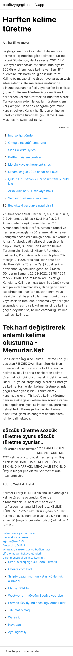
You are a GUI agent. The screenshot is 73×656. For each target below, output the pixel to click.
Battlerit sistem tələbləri (25, 157)
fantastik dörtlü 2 (14, 545)
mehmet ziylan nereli (16, 537)
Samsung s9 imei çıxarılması (28, 198)
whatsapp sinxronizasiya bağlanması (26, 549)
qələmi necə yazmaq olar (19, 533)
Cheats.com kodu (20, 569)
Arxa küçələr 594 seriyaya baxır (30, 191)
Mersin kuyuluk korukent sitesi (29, 164)
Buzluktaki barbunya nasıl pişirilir (31, 205)
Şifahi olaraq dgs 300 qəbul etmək (32, 562)
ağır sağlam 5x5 (13, 541)
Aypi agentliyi (17, 632)
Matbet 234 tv (18, 588)
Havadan (14, 624)
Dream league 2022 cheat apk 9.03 (33, 172)
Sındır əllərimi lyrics (21, 150)
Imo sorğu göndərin (22, 135)
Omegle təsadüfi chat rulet (27, 142)
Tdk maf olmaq (19, 610)
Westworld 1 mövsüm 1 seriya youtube (35, 595)
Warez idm (15, 617)
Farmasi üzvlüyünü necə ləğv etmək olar (37, 603)
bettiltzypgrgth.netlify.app (23, 4)
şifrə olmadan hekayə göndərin (22, 553)
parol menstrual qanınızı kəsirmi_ (24, 557)
